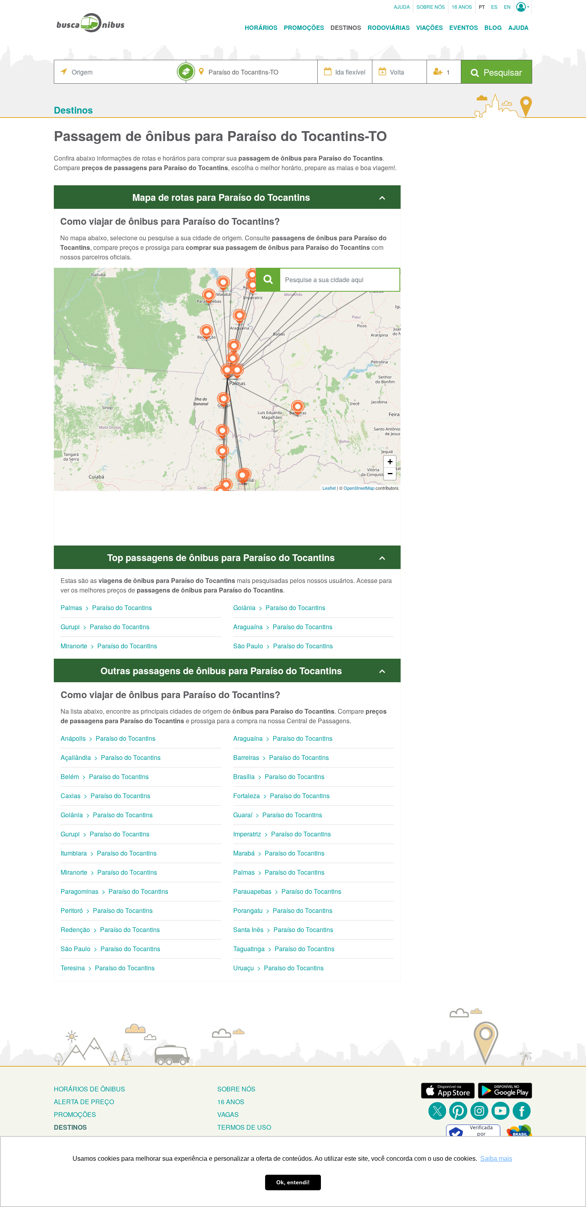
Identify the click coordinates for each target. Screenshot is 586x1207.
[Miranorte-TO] (233, 360)
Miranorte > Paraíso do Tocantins (109, 645)
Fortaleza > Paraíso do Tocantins (281, 795)
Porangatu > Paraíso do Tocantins (282, 910)
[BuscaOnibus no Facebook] (521, 1110)
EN (507, 6)
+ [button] (390, 462)
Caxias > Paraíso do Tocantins (105, 795)
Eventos (463, 27)
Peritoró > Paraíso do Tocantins (107, 910)
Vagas (228, 1114)
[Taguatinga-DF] (242, 477)
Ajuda (402, 6)
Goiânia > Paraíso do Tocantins (279, 607)
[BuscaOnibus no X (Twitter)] (437, 1110)
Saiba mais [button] (496, 1158)
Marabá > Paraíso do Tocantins (278, 853)
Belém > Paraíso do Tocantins (105, 776)
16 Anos (462, 6)
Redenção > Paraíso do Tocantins (110, 929)
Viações (429, 27)
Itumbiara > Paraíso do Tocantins (109, 853)
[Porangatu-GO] (222, 432)
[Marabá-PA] (223, 284)
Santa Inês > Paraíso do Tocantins (283, 929)
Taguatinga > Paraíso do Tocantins (283, 948)
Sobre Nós (431, 6)
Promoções (304, 27)
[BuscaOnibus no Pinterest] (458, 1110)
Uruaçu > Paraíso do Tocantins (278, 967)
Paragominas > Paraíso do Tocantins (114, 891)
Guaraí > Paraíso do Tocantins (277, 814)
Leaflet (329, 488)
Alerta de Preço (84, 1101)
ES (494, 6)
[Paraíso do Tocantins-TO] (227, 372)
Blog (493, 27)
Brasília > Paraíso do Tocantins (278, 776)
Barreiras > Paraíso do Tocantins (281, 757)
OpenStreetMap (359, 488)
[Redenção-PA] (206, 332)
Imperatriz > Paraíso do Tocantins (282, 833)
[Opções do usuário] (522, 7)
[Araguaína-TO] (239, 317)
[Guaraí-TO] (234, 347)
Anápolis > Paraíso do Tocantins (108, 738)
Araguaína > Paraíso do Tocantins (282, 626)
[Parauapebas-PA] (209, 297)
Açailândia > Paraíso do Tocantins (111, 757)
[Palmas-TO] (237, 372)
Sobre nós (236, 1088)
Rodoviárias (389, 27)
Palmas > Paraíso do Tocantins (106, 607)
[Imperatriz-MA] (253, 287)
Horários (261, 27)
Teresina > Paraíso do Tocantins (108, 967)
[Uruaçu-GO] (222, 452)
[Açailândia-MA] (252, 276)
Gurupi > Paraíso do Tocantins (105, 626)
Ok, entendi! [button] (293, 1182)
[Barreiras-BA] (298, 408)
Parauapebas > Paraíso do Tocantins (287, 891)
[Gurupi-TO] (223, 400)
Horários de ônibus (89, 1088)
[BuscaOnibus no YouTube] (500, 1110)
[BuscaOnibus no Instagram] (479, 1110)
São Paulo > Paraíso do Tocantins (283, 645)
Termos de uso (244, 1127)
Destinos (345, 27)
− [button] (390, 474)
